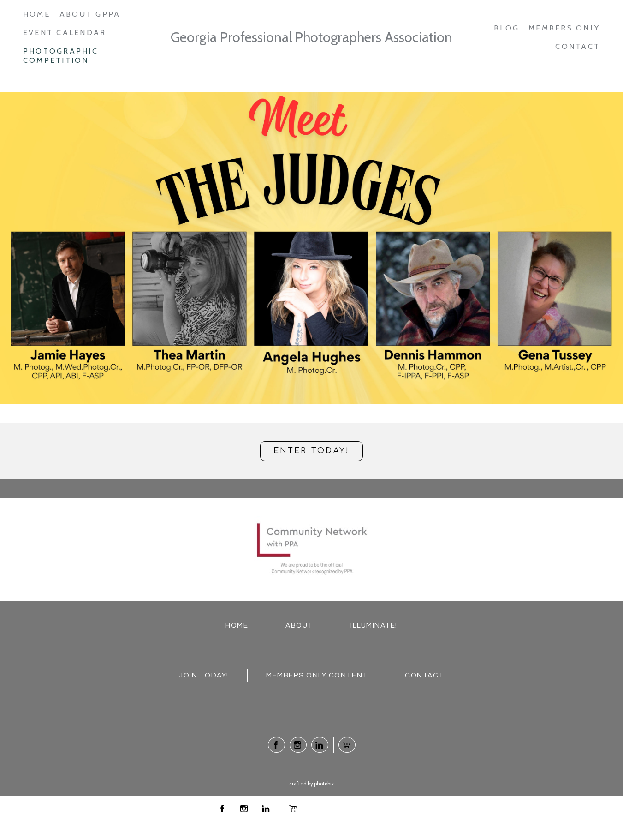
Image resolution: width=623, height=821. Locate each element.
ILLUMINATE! (374, 625)
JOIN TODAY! (204, 675)
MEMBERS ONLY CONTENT (317, 675)
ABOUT (299, 625)
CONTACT (424, 675)
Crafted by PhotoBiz (311, 783)
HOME (236, 625)
